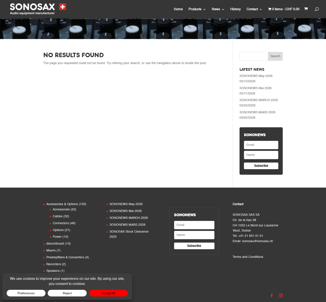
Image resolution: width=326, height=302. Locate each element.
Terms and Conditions (248, 257)
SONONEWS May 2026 (256, 76)
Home (178, 9)
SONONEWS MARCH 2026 (259, 100)
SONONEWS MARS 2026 (257, 112)
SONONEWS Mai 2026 (256, 88)
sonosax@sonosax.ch (257, 241)
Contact (252, 9)
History (235, 9)
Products (195, 9)
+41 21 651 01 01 (250, 235)
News (216, 9)
